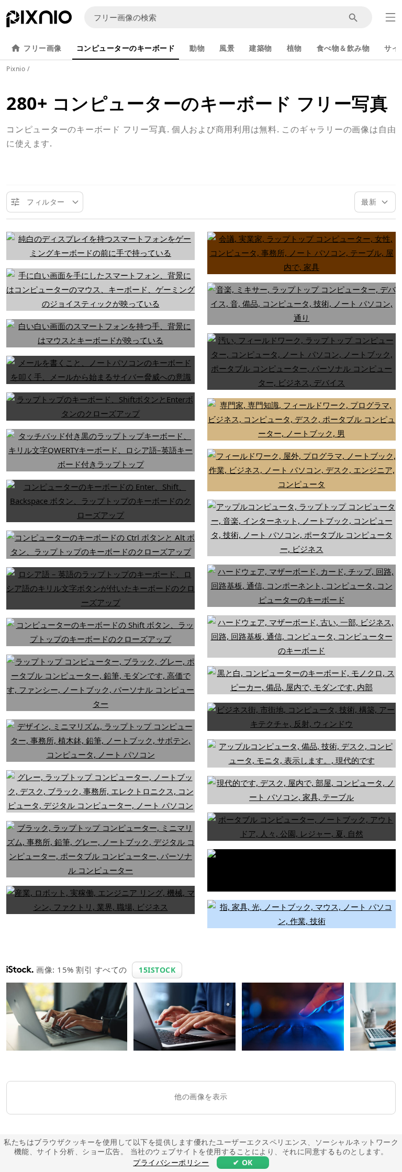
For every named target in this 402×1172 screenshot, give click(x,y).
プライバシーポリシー (171, 1162)
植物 (294, 48)
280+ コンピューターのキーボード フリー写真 (197, 103)
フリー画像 (43, 48)
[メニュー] (390, 17)
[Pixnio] (39, 20)
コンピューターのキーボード (125, 48)
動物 (197, 48)
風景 (226, 48)
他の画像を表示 (201, 1096)
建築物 (260, 48)
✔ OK (243, 1162)
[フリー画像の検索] (354, 17)
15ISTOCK (157, 970)
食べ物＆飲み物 (343, 48)
